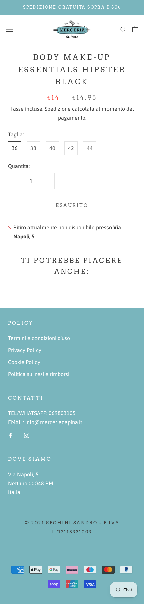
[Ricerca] (123, 29)
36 (15, 148)
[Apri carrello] (135, 29)
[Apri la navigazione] (9, 29)
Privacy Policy (24, 350)
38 (33, 148)
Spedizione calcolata (69, 109)
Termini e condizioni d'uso (39, 338)
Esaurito (72, 205)
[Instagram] (26, 434)
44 (90, 148)
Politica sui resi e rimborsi (38, 374)
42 (71, 148)
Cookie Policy (24, 362)
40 (52, 148)
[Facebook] (10, 434)
